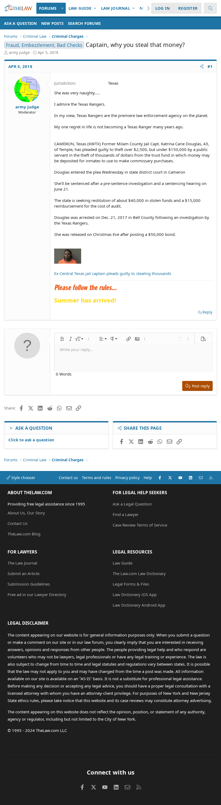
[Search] (210, 8)
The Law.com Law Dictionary (139, 573)
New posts (52, 23)
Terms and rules (96, 477)
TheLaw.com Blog (24, 533)
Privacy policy (127, 477)
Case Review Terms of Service (140, 525)
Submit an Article (23, 573)
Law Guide (79, 8)
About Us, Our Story (26, 512)
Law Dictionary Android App (139, 605)
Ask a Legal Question (132, 504)
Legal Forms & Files (131, 584)
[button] (62, 8)
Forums (48, 8)
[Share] (202, 66)
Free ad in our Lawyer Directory (37, 594)
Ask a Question (20, 23)
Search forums (84, 23)
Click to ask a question (31, 439)
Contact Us (17, 523)
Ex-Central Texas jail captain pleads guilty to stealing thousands (112, 273)
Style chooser (22, 477)
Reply (207, 312)
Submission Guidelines (29, 584)
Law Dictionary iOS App (135, 594)
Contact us (68, 477)
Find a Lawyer (126, 514)
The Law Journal (22, 563)
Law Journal (115, 8)
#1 (210, 66)
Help (148, 477)
